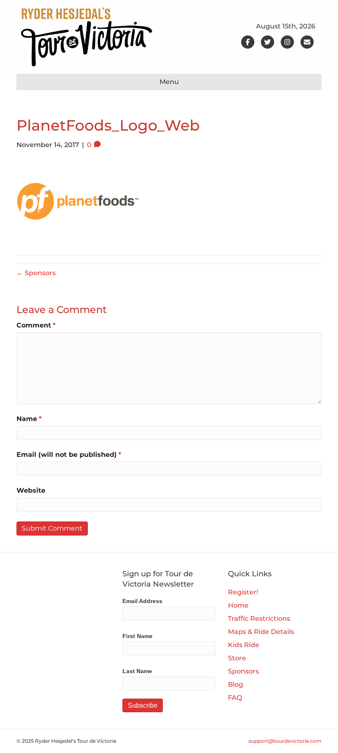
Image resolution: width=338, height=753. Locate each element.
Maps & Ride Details (261, 632)
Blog (235, 684)
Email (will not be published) (68, 454)
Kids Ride (243, 645)
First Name (137, 636)
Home (238, 605)
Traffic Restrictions (259, 618)
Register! (243, 592)
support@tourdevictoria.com (285, 741)
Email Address (142, 601)
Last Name (137, 671)
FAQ (235, 698)
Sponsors (243, 671)
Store (237, 658)
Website (30, 490)
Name (29, 419)
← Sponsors (36, 273)
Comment (36, 325)
